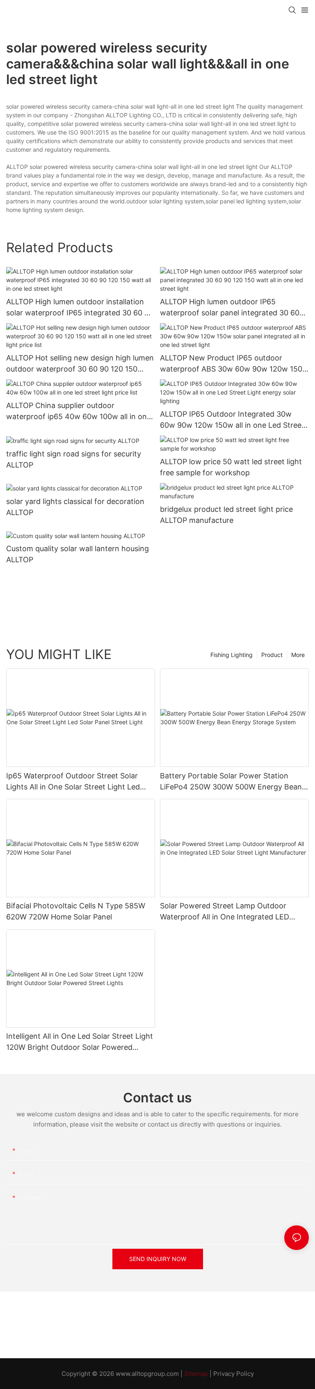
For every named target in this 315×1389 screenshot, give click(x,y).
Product (272, 654)
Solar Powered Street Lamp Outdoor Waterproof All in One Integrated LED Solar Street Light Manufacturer (224, 911)
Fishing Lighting (231, 654)
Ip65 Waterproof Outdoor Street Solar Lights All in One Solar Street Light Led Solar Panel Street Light (73, 781)
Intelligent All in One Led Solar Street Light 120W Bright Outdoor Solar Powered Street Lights (79, 1042)
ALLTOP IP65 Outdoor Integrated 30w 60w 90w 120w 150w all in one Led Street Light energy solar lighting (232, 420)
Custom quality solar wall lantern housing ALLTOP (77, 554)
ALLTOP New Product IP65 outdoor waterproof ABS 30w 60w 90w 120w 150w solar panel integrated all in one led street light (234, 364)
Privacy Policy (233, 1374)
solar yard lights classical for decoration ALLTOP (75, 507)
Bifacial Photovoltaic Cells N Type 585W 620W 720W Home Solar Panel (75, 911)
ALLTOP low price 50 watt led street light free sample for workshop (231, 467)
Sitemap (196, 1374)
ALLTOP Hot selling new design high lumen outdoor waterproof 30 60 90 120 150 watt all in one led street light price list (80, 364)
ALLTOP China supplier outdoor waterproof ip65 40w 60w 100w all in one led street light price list (78, 411)
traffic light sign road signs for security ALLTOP (73, 459)
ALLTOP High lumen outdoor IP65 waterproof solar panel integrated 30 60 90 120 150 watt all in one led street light (230, 307)
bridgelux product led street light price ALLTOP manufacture (226, 515)
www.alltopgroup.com (147, 1374)
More (298, 654)
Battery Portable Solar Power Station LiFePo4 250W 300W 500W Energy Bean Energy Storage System (231, 781)
